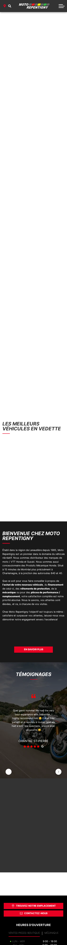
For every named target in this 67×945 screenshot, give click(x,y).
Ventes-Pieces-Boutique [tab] (24, 932)
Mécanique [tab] (51, 932)
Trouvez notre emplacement (36, 905)
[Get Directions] (4, 6)
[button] (9, 6)
